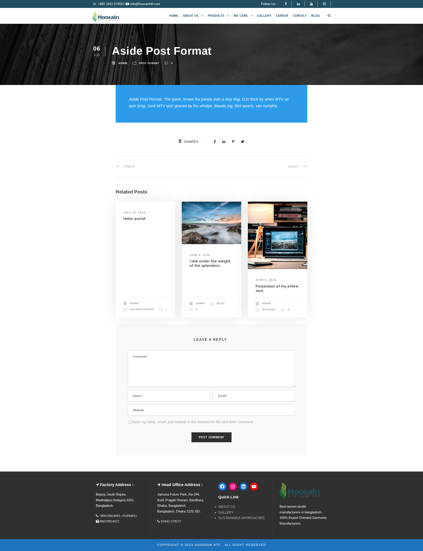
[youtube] (313, 4)
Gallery (264, 15)
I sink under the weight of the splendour (209, 263)
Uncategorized (142, 309)
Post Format (149, 63)
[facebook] (288, 4)
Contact (300, 15)
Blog (315, 15)
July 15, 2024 (134, 212)
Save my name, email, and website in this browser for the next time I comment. (193, 422)
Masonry (269, 309)
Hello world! (134, 218)
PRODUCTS (216, 15)
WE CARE (241, 15)
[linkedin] (300, 4)
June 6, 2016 (199, 255)
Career (282, 15)
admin (122, 63)
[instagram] (326, 4)
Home (173, 15)
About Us (191, 15)
